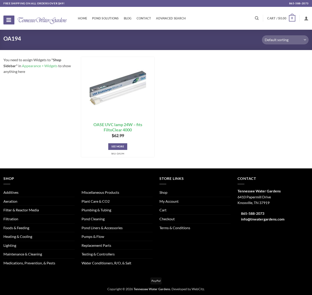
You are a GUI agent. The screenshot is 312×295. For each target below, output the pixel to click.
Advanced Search (171, 18)
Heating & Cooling (17, 236)
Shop (163, 192)
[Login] (306, 18)
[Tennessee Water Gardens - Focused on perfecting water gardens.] (42, 18)
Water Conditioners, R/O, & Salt (106, 263)
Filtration (10, 219)
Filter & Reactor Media (21, 210)
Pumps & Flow (93, 236)
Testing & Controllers (98, 254)
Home (82, 18)
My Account (169, 201)
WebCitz (198, 289)
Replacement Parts (96, 245)
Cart (163, 210)
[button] (281, 18)
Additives (11, 192)
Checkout (167, 219)
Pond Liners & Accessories (102, 228)
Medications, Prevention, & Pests (29, 263)
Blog (128, 18)
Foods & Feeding (16, 228)
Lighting (9, 245)
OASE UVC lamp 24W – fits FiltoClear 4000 (117, 127)
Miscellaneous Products (100, 192)
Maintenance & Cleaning (22, 254)
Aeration (10, 201)
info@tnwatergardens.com (262, 219)
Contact (144, 18)
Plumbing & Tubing (96, 210)
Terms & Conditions (174, 228)
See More (117, 146)
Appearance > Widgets (40, 66)
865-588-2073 (298, 3)
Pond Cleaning (93, 219)
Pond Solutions (105, 18)
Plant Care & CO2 (96, 201)
